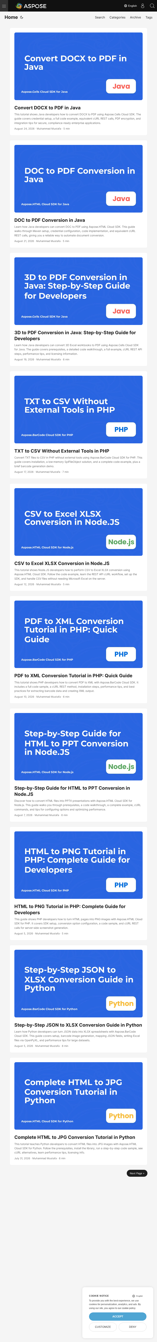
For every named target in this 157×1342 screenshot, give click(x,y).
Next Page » (137, 1173)
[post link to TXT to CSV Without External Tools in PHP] (78, 425)
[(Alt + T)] (21, 17)
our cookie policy (126, 1308)
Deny (132, 1326)
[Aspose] (31, 6)
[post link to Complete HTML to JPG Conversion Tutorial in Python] (78, 1111)
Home (11, 17)
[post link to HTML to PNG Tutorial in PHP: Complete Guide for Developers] (78, 883)
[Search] (152, 6)
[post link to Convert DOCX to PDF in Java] (78, 81)
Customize (103, 1326)
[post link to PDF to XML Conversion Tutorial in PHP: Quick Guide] (78, 649)
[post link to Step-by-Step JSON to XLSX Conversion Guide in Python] (78, 999)
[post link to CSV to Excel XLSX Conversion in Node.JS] (78, 537)
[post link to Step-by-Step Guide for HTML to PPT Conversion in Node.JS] (78, 765)
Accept (117, 1316)
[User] (142, 6)
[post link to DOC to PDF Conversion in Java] (78, 194)
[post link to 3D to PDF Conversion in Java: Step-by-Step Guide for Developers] (78, 309)
